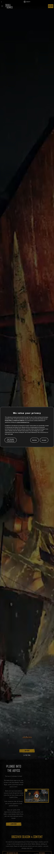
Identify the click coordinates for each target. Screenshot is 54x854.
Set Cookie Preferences (10, 440)
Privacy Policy (8, 420)
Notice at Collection (19, 420)
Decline (34, 440)
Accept (44, 440)
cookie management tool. (23, 422)
